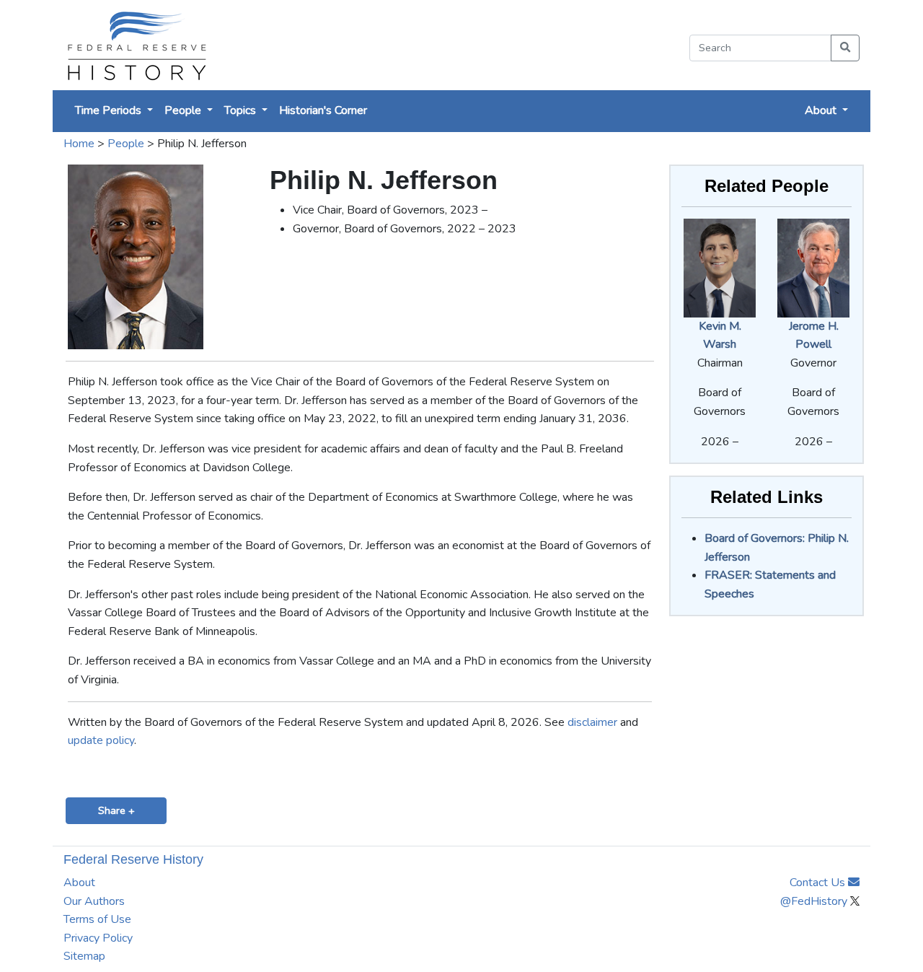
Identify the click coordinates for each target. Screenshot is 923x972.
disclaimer (592, 722)
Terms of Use (97, 919)
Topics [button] (241, 110)
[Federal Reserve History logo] (135, 45)
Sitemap (84, 956)
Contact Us (819, 882)
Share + (116, 810)
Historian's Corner (323, 110)
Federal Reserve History (133, 859)
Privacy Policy (98, 938)
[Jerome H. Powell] (813, 267)
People (125, 144)
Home (78, 144)
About (79, 882)
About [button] (822, 110)
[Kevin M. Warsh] (720, 267)
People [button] (184, 110)
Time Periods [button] (109, 110)
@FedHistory (815, 901)
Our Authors (94, 901)
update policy (101, 740)
